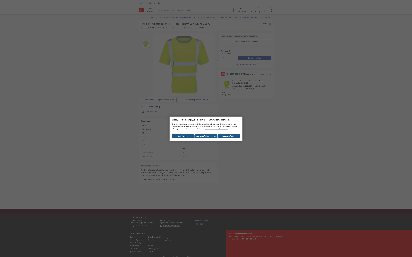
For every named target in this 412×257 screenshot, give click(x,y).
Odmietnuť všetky (229, 136)
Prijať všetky (183, 136)
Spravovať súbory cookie (206, 136)
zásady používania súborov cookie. (216, 129)
